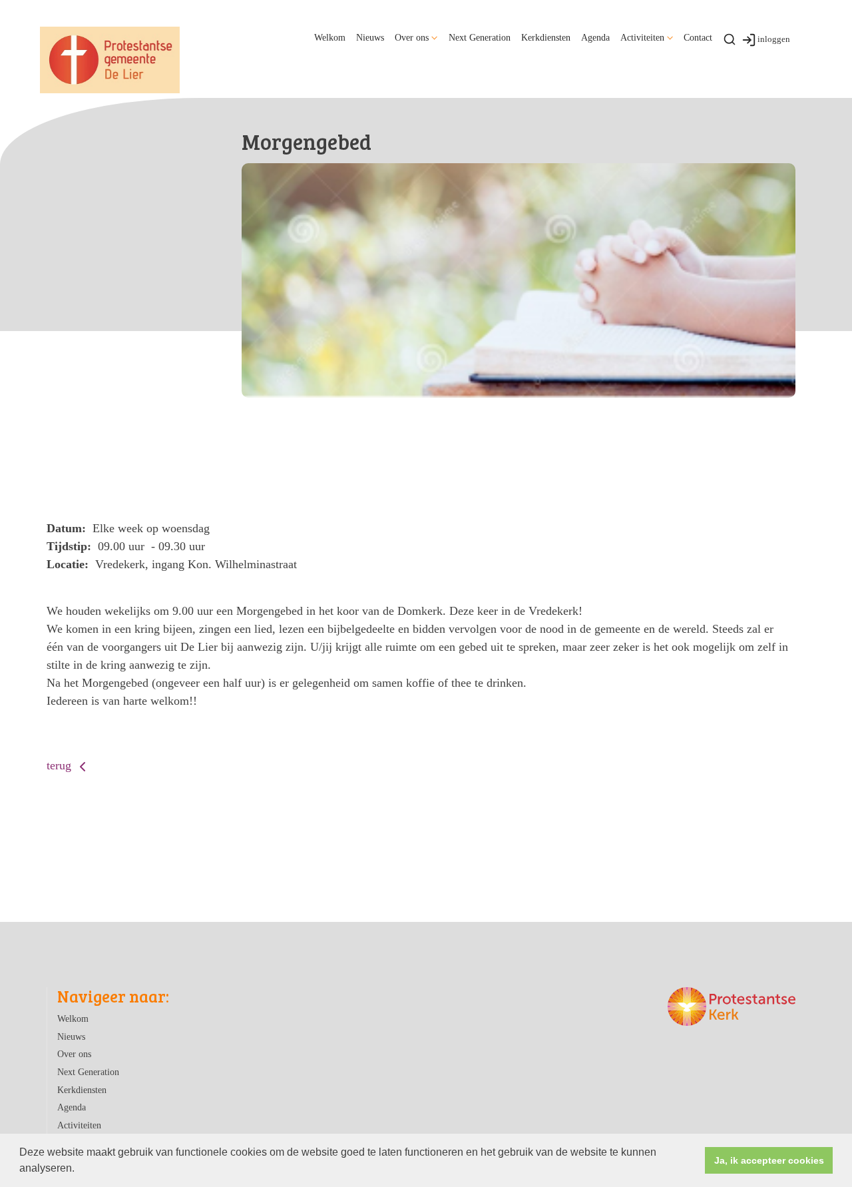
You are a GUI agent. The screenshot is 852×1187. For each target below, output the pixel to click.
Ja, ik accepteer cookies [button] (769, 1160)
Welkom (329, 37)
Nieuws (370, 37)
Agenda (595, 37)
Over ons (412, 37)
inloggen (773, 39)
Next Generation (480, 37)
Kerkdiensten (545, 37)
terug (61, 765)
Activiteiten (642, 37)
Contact (698, 37)
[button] (79, 1170)
